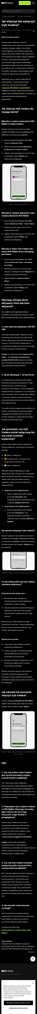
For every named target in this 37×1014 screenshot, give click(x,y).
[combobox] (20, 11)
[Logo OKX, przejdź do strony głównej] (7, 3)
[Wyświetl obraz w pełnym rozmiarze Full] (18, 182)
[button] (3, 11)
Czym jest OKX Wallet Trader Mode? (16, 88)
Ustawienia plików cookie (18, 1008)
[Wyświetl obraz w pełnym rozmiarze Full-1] (18, 730)
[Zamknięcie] (33, 983)
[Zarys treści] (32, 959)
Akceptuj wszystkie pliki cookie (18, 1003)
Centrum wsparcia (8, 16)
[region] (18, 997)
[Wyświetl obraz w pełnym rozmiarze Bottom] (18, 561)
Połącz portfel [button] (25, 3)
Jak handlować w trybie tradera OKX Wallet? (16, 931)
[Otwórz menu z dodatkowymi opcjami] (33, 2)
